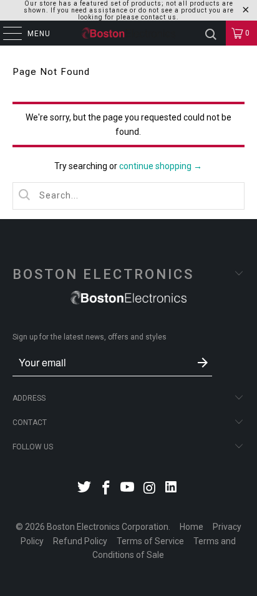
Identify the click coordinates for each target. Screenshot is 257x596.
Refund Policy (80, 541)
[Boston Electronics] (128, 33)
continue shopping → (160, 166)
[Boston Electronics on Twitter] (84, 489)
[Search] (211, 33)
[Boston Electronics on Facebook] (106, 489)
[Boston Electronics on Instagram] (149, 489)
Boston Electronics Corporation (107, 527)
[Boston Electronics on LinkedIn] (171, 489)
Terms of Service (150, 541)
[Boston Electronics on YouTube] (128, 489)
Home (191, 527)
